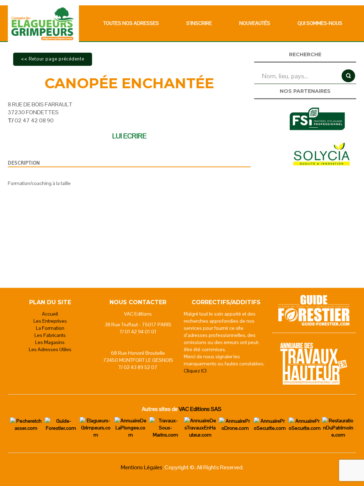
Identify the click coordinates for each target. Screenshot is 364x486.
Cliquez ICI (195, 371)
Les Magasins (50, 342)
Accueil (50, 314)
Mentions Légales (141, 467)
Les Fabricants (50, 335)
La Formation (50, 328)
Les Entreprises (50, 321)
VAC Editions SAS (200, 409)
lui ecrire (129, 136)
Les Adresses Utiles (50, 349)
